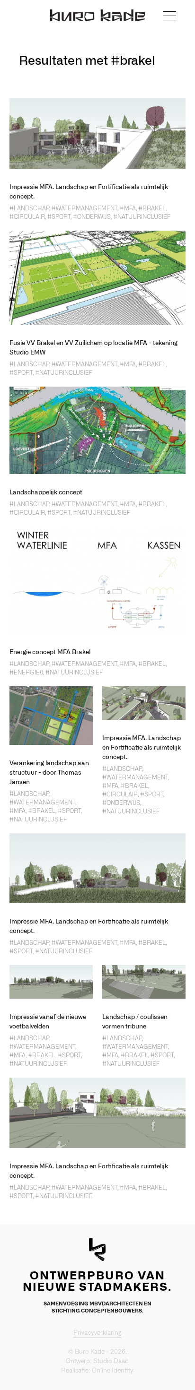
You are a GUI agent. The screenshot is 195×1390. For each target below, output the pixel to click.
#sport (59, 217)
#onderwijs (92, 217)
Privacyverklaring (97, 1333)
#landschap (29, 208)
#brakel (152, 208)
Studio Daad (111, 1361)
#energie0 (26, 672)
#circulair (27, 217)
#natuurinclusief (141, 217)
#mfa (128, 208)
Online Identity (112, 1371)
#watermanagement (84, 208)
